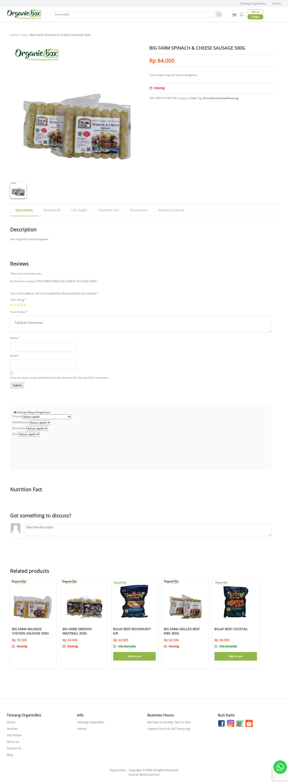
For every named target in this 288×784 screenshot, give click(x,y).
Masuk (255, 12)
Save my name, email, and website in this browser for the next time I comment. (59, 378)
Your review (18, 312)
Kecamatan (19, 428)
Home (14, 35)
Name (15, 338)
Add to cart (134, 656)
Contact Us (14, 748)
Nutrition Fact (108, 210)
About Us (13, 742)
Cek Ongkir (79, 210)
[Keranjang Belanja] (234, 14)
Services (12, 729)
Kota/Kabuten (20, 422)
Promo (276, 3)
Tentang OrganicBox (253, 3)
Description (24, 210)
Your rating (18, 300)
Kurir (15, 434)
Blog (10, 755)
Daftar (255, 17)
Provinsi (17, 416)
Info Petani (14, 735)
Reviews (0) (52, 210)
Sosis (24, 35)
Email (14, 356)
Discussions (139, 210)
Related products (171, 210)
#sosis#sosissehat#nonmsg (220, 98)
